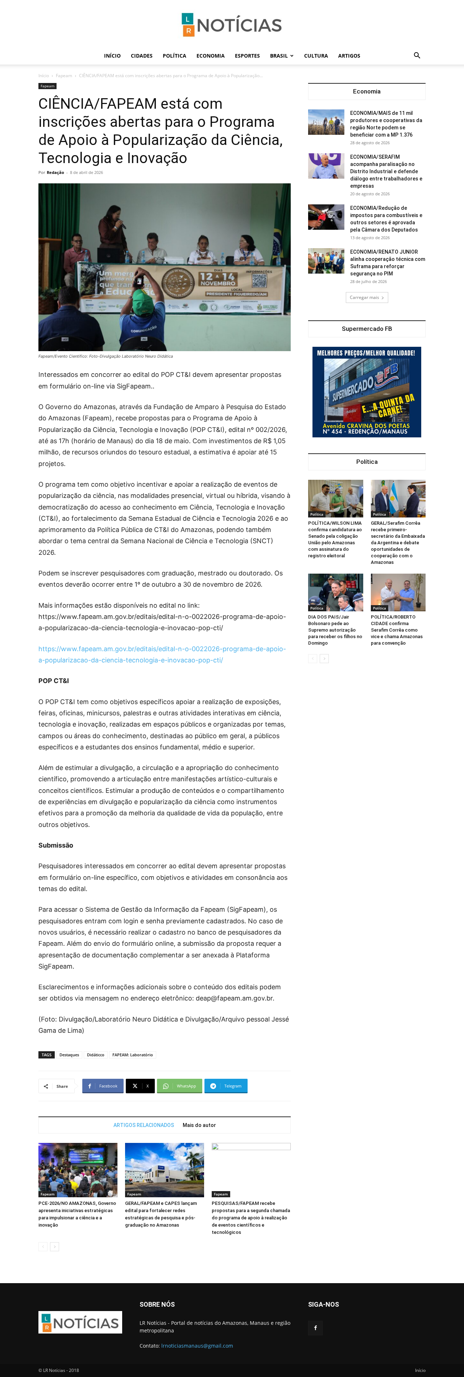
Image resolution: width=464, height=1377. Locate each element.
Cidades (142, 55)
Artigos (349, 55)
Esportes (247, 55)
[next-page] (54, 1246)
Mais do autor (199, 1125)
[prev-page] (42, 1246)
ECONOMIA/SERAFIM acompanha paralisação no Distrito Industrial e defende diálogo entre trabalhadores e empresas (386, 171)
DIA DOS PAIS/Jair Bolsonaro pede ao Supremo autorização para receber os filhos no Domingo (335, 630)
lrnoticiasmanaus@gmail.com (197, 1345)
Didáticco (95, 1054)
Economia (210, 55)
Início (112, 55)
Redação (55, 172)
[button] (417, 56)
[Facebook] (315, 1328)
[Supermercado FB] (367, 392)
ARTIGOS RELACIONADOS (143, 1125)
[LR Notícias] (232, 23)
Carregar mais (364, 297)
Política (174, 55)
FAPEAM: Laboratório (132, 1054)
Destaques (69, 1054)
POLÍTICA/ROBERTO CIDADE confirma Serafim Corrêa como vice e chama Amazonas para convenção (397, 630)
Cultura (316, 55)
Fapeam (64, 75)
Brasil (279, 55)
